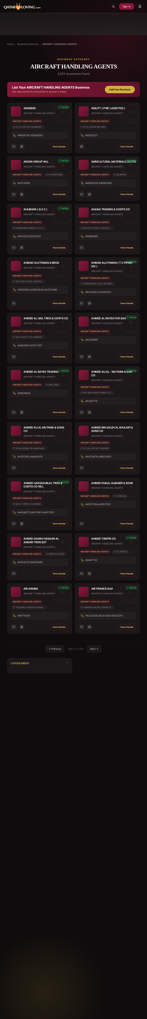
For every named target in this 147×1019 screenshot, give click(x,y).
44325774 (91, 400)
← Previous (55, 648)
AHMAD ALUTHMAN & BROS (41, 262)
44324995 (91, 339)
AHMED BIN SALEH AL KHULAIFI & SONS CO (112, 429)
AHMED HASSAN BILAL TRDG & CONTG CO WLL (42, 484)
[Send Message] (14, 146)
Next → (94, 648)
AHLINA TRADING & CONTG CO (110, 209)
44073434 (23, 615)
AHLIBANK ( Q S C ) (35, 209)
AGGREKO (29, 108)
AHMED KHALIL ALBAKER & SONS (112, 483)
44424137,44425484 (30, 562)
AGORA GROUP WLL (36, 161)
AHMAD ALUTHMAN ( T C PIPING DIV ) (111, 264)
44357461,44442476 (30, 456)
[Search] (113, 6)
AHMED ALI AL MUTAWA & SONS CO (43, 429)
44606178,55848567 (30, 135)
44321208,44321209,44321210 (104, 615)
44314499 (23, 182)
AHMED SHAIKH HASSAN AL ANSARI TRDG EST (41, 540)
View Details (59, 146)
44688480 (91, 236)
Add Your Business (120, 89)
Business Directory (28, 44)
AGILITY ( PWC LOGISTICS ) (108, 108)
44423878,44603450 (98, 456)
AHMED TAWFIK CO (103, 538)
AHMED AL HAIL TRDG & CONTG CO (45, 318)
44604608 (23, 393)
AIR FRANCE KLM (102, 588)
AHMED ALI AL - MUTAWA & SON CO (111, 373)
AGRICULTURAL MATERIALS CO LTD (113, 161)
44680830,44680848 (98, 182)
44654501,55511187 (29, 345)
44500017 (91, 135)
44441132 (91, 559)
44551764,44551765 (98, 504)
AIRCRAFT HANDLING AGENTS (27, 121)
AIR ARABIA (30, 588)
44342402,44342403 (98, 291)
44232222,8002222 (29, 236)
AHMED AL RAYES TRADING (40, 371)
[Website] (22, 146)
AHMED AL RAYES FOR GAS (108, 318)
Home (10, 44)
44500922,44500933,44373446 (37, 289)
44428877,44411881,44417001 (35, 512)
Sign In (127, 6)
